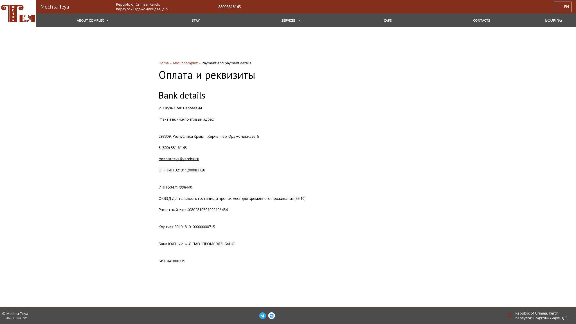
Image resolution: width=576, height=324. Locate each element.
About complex (186, 63)
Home (164, 63)
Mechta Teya (54, 6)
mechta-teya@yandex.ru (179, 158)
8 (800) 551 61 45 (173, 147)
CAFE (388, 20)
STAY (196, 20)
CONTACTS (481, 20)
